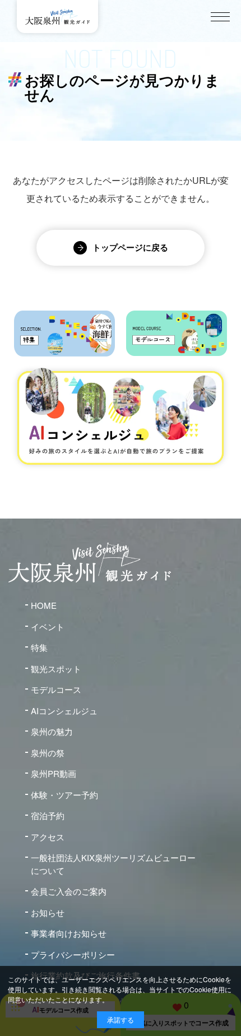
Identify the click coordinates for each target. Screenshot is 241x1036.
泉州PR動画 (53, 773)
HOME (44, 605)
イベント (47, 626)
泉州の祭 (47, 752)
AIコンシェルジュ (64, 710)
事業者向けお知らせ (68, 933)
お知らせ (47, 912)
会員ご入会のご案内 (68, 891)
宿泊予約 (47, 815)
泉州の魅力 (52, 731)
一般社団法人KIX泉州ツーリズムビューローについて (113, 864)
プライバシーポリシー (73, 954)
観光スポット (56, 668)
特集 (39, 647)
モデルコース (56, 689)
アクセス (47, 837)
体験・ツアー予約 (64, 795)
